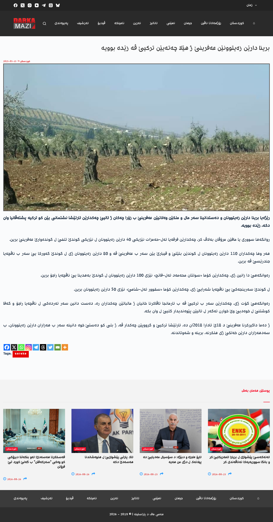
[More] (65, 347)
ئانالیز (154, 23)
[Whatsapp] (21, 347)
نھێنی (171, 23)
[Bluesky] (58, 5)
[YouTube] (37, 5)
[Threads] (51, 5)
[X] (14, 347)
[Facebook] (15, 5)
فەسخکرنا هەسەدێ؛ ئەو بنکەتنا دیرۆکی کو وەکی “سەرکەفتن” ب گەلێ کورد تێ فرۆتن (36, 462)
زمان (250, 5)
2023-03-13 (9, 61)
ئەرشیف (83, 23)
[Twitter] (50, 347)
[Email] (57, 347)
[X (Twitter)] (23, 5)
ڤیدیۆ (101, 23)
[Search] (44, 23)
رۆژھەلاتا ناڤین (211, 23)
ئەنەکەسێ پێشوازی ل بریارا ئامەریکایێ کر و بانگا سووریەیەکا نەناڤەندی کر (240, 459)
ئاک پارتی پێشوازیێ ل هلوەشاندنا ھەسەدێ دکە (109, 459)
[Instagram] (30, 5)
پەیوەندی (61, 23)
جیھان (188, 23)
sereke (21, 354)
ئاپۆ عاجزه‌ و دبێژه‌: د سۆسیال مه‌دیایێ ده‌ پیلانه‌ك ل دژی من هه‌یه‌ (172, 459)
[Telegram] (44, 5)
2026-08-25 (150, 474)
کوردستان (237, 23)
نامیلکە (119, 23)
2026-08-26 (14, 479)
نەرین (137, 23)
